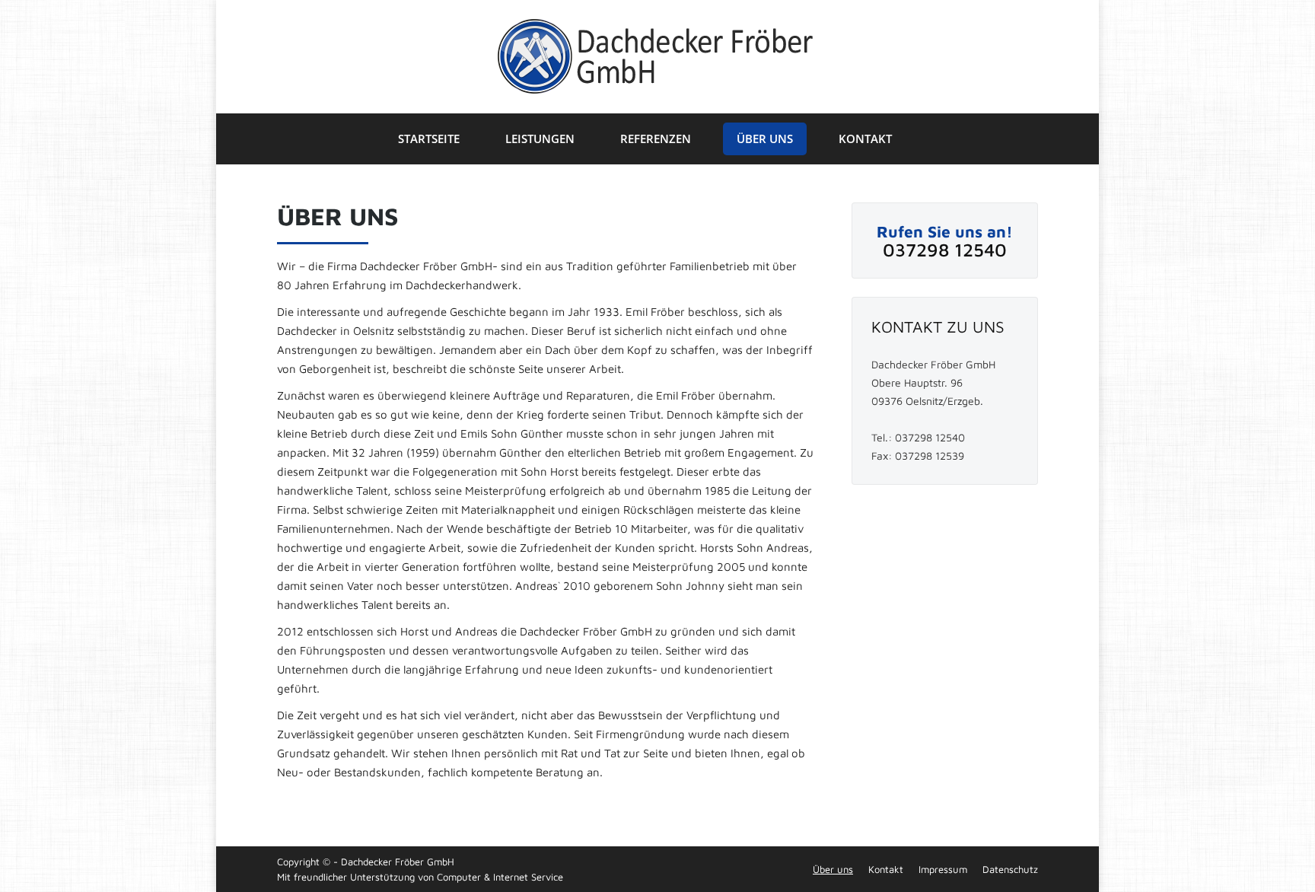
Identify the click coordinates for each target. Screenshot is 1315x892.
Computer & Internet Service (500, 877)
